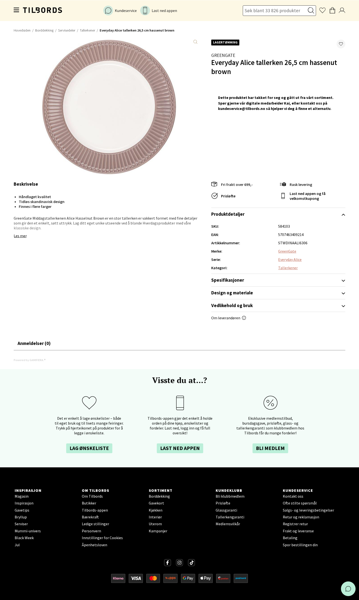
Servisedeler (66, 30)
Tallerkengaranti (230, 516)
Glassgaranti (226, 510)
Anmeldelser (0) (34, 343)
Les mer (20, 236)
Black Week (24, 537)
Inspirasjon (24, 503)
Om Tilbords (92, 496)
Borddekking (44, 30)
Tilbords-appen (95, 510)
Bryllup (21, 516)
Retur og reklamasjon (301, 516)
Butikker (89, 503)
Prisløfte (228, 195)
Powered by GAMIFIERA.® (30, 360)
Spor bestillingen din (300, 544)
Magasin (22, 496)
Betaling (290, 537)
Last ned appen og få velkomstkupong (308, 196)
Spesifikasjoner (227, 280)
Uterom (155, 523)
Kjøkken (155, 510)
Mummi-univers (28, 530)
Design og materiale (232, 293)
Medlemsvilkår (228, 523)
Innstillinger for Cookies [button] (102, 537)
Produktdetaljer (227, 214)
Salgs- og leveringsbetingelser (308, 510)
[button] (341, 44)
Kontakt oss (293, 496)
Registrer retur (295, 523)
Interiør (155, 516)
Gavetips (22, 510)
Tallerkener (87, 30)
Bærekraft (90, 516)
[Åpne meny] (17, 10)
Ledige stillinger (95, 523)
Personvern (91, 530)
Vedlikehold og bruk (232, 305)
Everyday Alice (290, 259)
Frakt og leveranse (298, 530)
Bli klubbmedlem (230, 496)
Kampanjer (158, 530)
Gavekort (156, 503)
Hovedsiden (22, 30)
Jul (17, 544)
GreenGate (223, 55)
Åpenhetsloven (94, 544)
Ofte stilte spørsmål (300, 503)
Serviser (21, 523)
